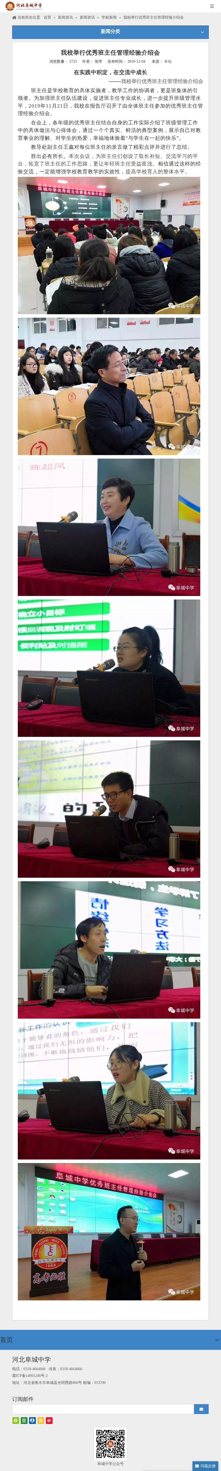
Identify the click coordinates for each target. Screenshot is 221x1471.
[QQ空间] (40, 1420)
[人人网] (32, 1420)
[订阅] (201, 1409)
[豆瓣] (24, 1420)
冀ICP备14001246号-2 (30, 1376)
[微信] (15, 1420)
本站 (168, 61)
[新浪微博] (49, 1420)
